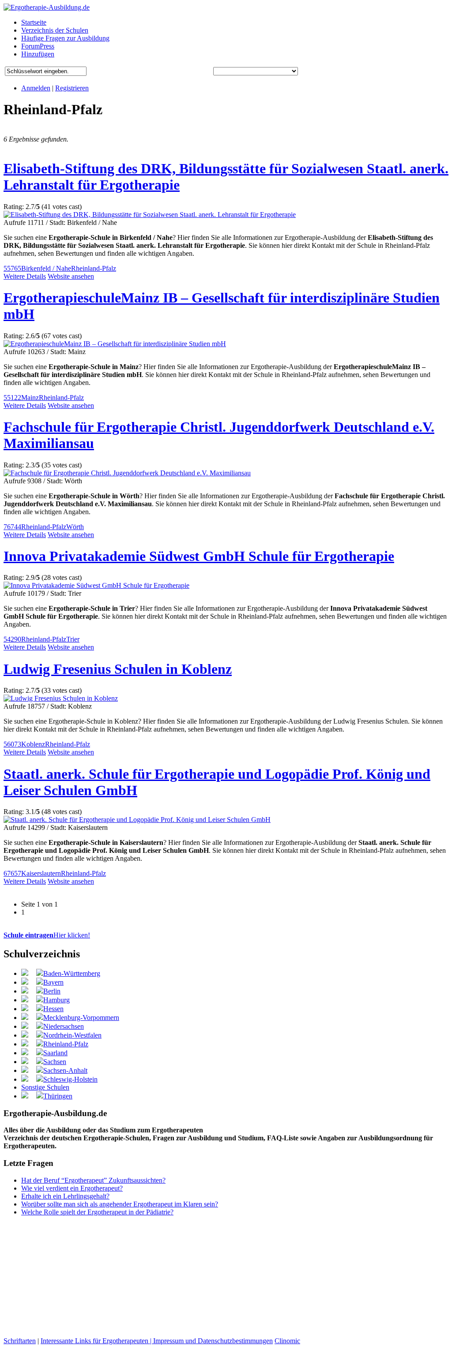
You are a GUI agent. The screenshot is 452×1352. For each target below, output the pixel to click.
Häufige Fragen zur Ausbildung (65, 38)
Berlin (51, 991)
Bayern (53, 982)
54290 (12, 639)
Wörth (75, 526)
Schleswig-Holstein (70, 1079)
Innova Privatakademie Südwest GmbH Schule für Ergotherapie (199, 556)
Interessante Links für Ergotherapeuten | (97, 1341)
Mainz (30, 397)
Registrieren (72, 88)
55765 (12, 268)
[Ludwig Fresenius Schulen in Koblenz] (61, 698)
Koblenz (33, 744)
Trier (72, 639)
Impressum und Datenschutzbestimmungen (213, 1341)
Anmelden (35, 88)
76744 (12, 526)
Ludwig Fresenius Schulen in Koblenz (118, 669)
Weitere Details (25, 276)
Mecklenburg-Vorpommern (81, 1017)
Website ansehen (71, 276)
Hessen (53, 1008)
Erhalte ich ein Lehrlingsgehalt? (65, 1196)
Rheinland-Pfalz (93, 268)
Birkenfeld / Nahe (46, 268)
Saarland (55, 1053)
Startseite (33, 22)
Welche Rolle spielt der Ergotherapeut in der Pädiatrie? (97, 1212)
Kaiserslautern (41, 873)
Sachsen (54, 1061)
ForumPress (37, 46)
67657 (12, 873)
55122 (12, 397)
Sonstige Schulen (45, 1087)
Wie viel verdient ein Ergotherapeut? (72, 1188)
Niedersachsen (63, 1026)
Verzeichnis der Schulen (54, 30)
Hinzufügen (37, 54)
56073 (12, 744)
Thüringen (57, 1096)
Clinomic (287, 1341)
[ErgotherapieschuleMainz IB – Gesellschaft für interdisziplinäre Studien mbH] (115, 343)
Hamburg (56, 1000)
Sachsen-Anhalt (65, 1070)
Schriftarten (20, 1341)
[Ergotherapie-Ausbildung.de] (47, 7)
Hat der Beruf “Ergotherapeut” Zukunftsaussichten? (93, 1180)
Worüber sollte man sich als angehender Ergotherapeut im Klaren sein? (119, 1204)
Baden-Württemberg (71, 973)
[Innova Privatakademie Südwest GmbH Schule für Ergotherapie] (96, 585)
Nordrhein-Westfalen (72, 1035)
